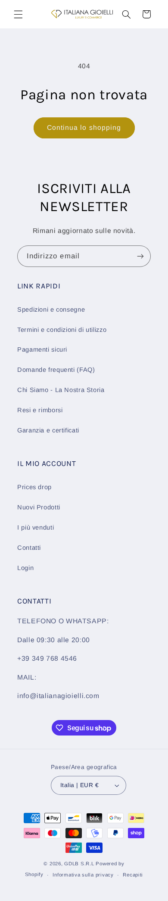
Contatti (29, 547)
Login (25, 567)
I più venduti (35, 527)
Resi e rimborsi (39, 410)
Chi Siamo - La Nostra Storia (61, 389)
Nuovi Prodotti (38, 507)
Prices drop (34, 487)
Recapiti (133, 874)
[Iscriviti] (140, 256)
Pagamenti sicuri (42, 349)
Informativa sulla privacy (83, 874)
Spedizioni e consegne (51, 309)
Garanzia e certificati (48, 430)
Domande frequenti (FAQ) (56, 369)
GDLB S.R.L (79, 863)
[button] (18, 14)
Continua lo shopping (84, 127)
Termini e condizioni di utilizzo (61, 329)
